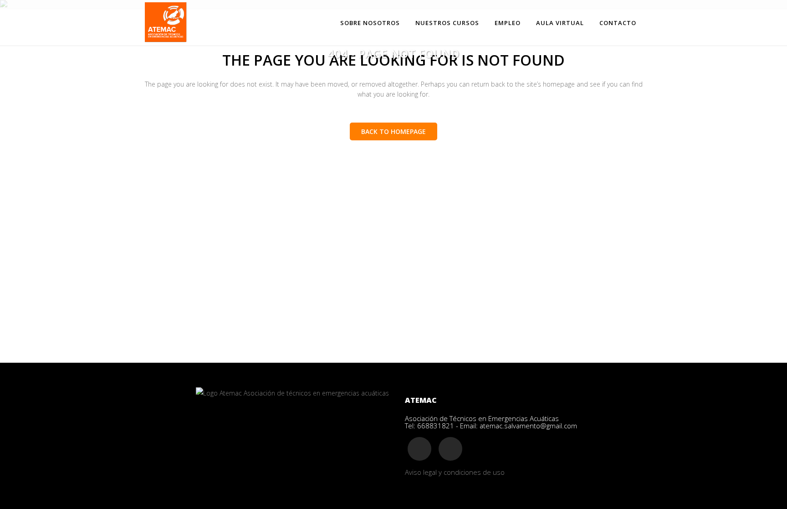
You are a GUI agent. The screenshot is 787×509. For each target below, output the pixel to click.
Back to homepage (393, 131)
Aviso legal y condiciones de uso (455, 472)
